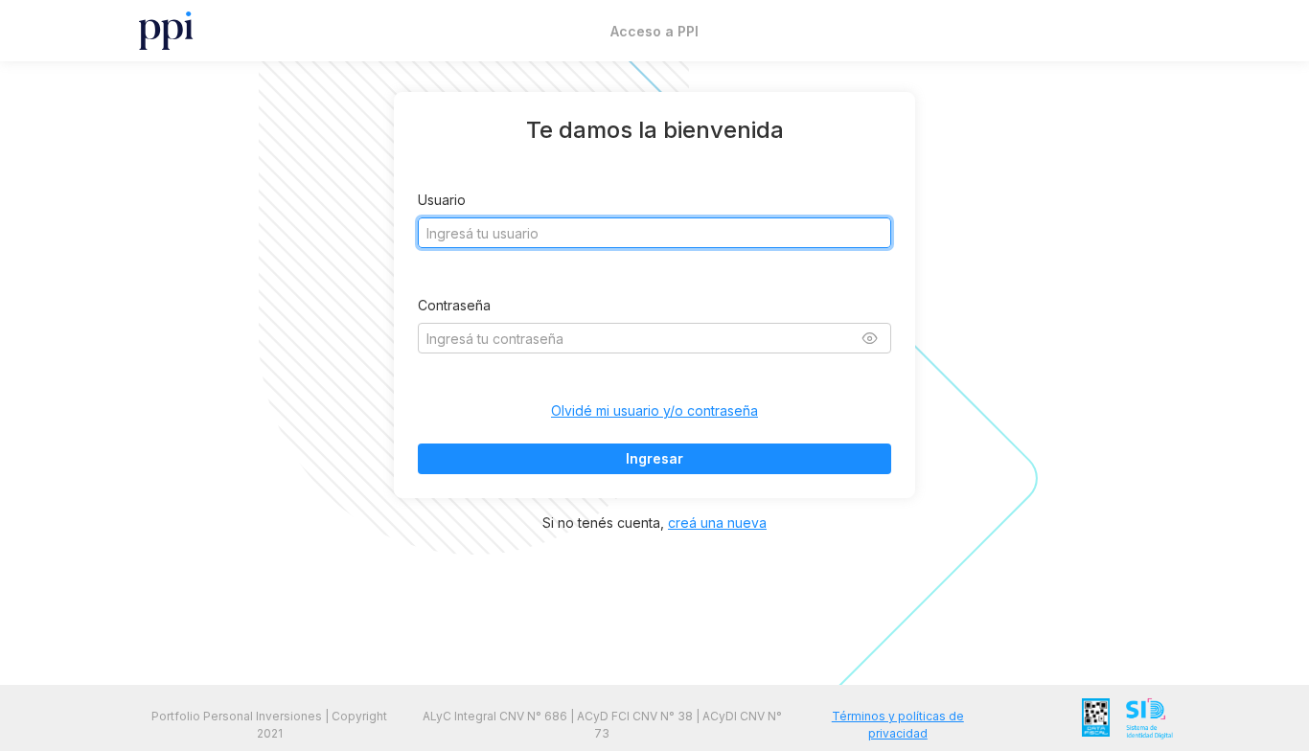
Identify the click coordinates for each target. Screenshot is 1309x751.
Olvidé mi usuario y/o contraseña (654, 410)
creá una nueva (717, 522)
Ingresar (654, 458)
